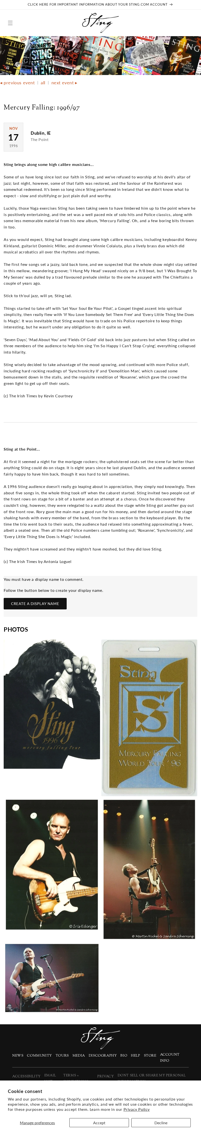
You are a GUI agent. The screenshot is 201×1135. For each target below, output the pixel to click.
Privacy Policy (137, 1109)
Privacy (105, 1076)
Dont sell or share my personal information (152, 1078)
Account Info (170, 1057)
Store (150, 1055)
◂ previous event (17, 82)
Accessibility (26, 1076)
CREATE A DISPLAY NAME (35, 603)
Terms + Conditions (75, 1078)
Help (135, 1055)
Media (79, 1055)
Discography (103, 1055)
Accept (99, 1122)
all (43, 82)
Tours (62, 1055)
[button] (10, 23)
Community (39, 1055)
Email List (50, 1078)
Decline (160, 1122)
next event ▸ (64, 82)
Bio (123, 1055)
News (17, 1055)
